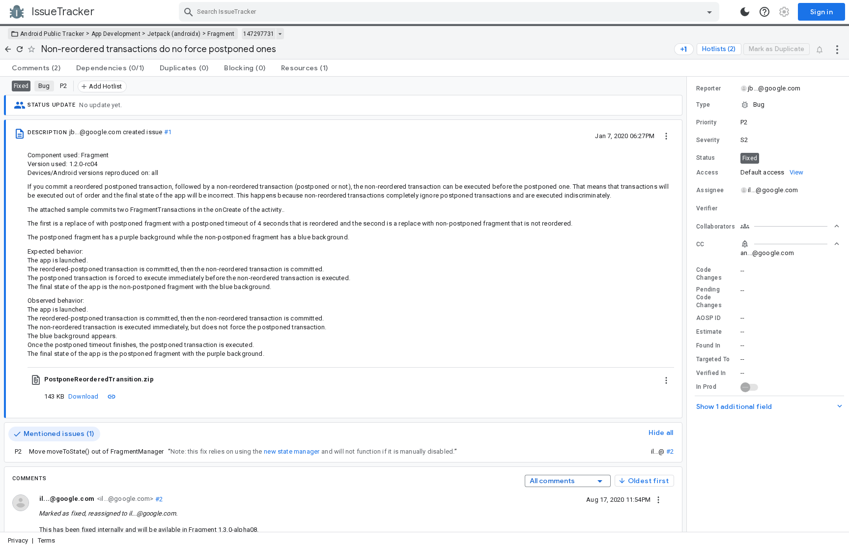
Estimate (709, 331)
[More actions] (837, 49)
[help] (764, 12)
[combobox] (450, 12)
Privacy (18, 540)
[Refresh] (20, 49)
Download (83, 396)
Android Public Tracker (52, 33)
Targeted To (713, 359)
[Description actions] (666, 136)
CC (700, 244)
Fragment (220, 33)
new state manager (291, 451)
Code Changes (709, 273)
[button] (768, 105)
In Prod (706, 386)
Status (705, 157)
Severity (707, 140)
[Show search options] (709, 12)
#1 (167, 132)
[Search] (189, 12)
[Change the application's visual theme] (745, 12)
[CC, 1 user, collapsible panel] (790, 243)
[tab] (36, 67)
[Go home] (8, 49)
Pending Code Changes (709, 297)
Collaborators (715, 226)
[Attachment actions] (666, 379)
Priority (706, 122)
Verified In (711, 373)
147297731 (258, 33)
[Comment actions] (658, 499)
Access (707, 172)
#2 (670, 451)
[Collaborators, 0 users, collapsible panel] (790, 226)
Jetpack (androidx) (173, 33)
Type (703, 104)
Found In (708, 345)
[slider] (688, 304)
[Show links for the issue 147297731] (280, 34)
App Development (116, 33)
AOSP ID (708, 318)
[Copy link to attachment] (111, 396)
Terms (47, 540)
